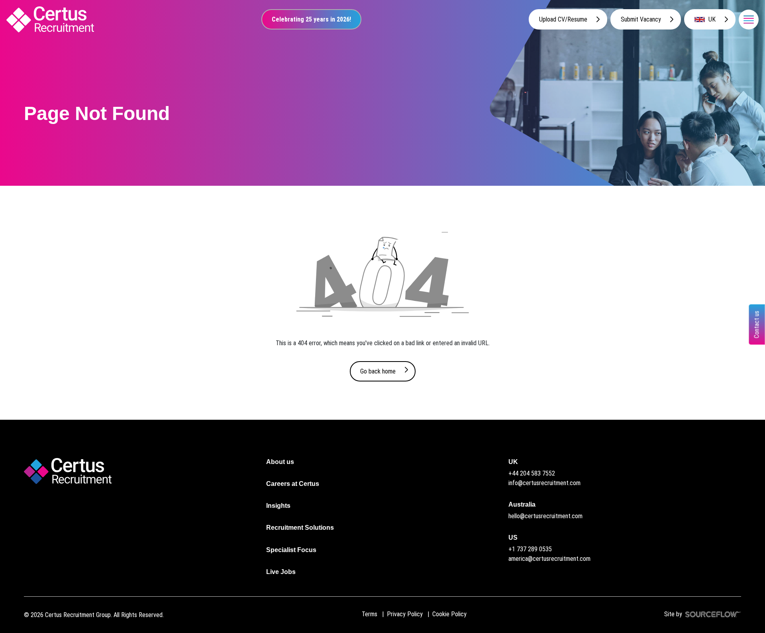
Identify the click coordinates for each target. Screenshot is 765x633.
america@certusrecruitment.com (549, 558)
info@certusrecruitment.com (544, 483)
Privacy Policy (405, 614)
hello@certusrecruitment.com (545, 516)
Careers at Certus (292, 483)
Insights (278, 505)
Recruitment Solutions (300, 527)
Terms (369, 614)
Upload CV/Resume (563, 19)
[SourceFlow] (711, 614)
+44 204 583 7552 (531, 473)
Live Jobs (281, 571)
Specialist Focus (291, 550)
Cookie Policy (449, 614)
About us (280, 461)
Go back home (378, 371)
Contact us (757, 324)
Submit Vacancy (641, 19)
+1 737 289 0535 (530, 549)
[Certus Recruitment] (50, 19)
